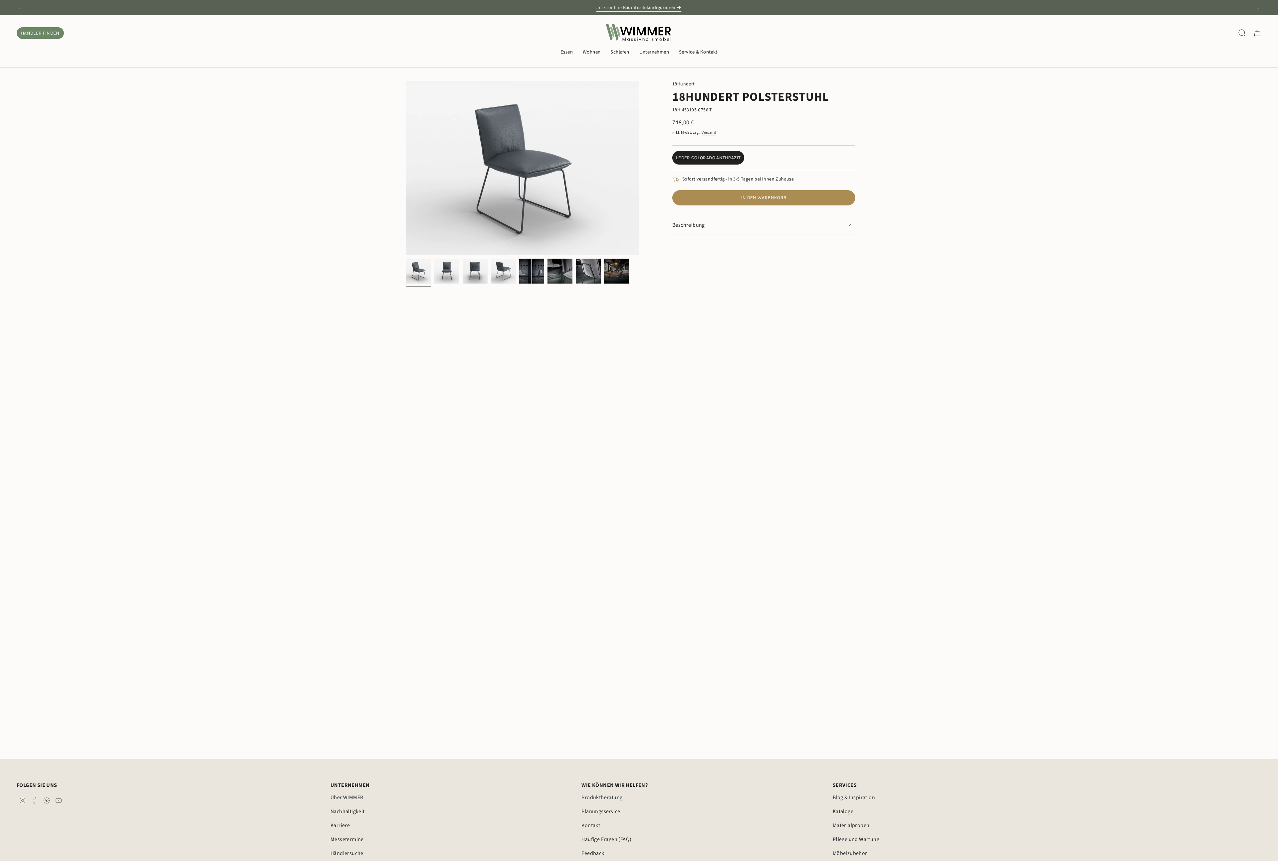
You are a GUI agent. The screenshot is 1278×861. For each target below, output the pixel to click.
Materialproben (851, 825)
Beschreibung (688, 225)
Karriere (340, 825)
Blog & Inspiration (854, 797)
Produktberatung (601, 797)
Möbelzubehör (850, 853)
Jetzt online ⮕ (638, 7)
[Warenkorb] (1257, 33)
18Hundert (683, 84)
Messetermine (347, 839)
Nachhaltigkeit (347, 811)
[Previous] (20, 8)
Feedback (592, 853)
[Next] (1258, 8)
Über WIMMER (346, 797)
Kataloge (843, 811)
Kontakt (590, 825)
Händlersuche (346, 853)
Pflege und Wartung (856, 839)
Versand (709, 132)
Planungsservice (600, 811)
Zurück (406, 168)
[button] (566, 52)
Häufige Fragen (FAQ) (606, 839)
